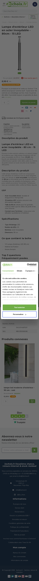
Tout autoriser (19, 307)
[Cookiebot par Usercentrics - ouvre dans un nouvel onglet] (28, 265)
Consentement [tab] (8, 271)
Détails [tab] (19, 271)
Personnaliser (18, 314)
